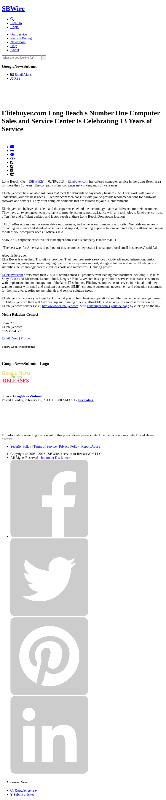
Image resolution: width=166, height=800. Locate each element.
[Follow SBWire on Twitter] (49, 615)
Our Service (18, 34)
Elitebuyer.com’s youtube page (108, 306)
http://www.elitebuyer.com (60, 306)
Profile (25, 338)
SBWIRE (36, 181)
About (14, 50)
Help (13, 46)
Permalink (86, 400)
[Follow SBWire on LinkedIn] (49, 772)
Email (6, 338)
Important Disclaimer (55, 457)
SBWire (13, 8)
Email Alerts (23, 74)
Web (15, 338)
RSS (17, 78)
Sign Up (16, 23)
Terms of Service (45, 446)
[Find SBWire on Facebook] (49, 536)
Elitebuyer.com (78, 181)
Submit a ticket (23, 794)
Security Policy (20, 446)
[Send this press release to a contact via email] (12, 147)
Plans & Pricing (21, 38)
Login (14, 27)
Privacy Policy (69, 446)
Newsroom (18, 42)
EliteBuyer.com (12, 275)
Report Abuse (90, 446)
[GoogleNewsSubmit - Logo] (16, 381)
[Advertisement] (83, 93)
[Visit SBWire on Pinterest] (49, 694)
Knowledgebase (26, 790)
